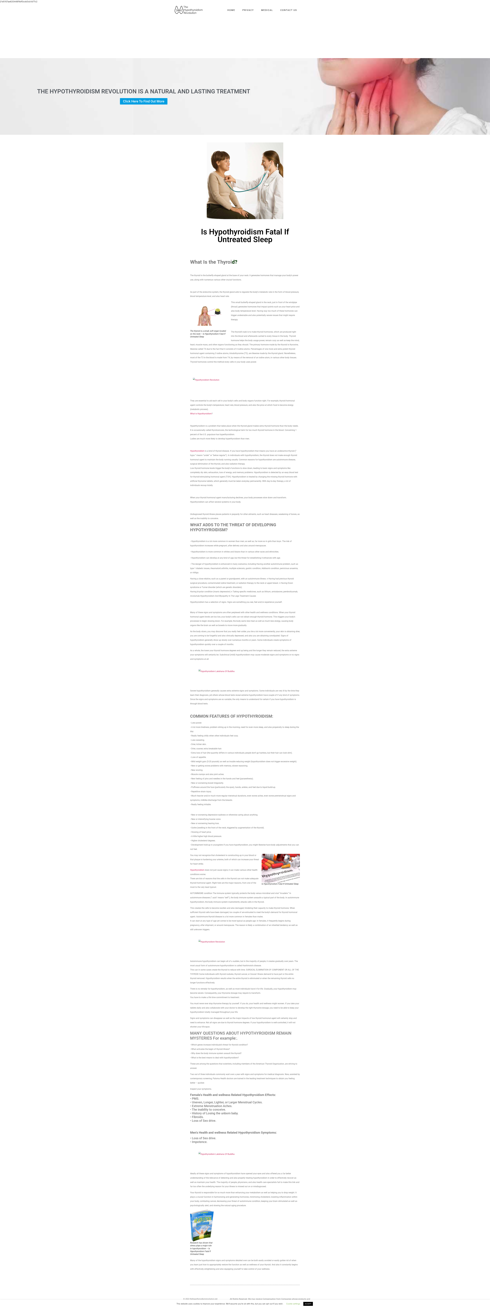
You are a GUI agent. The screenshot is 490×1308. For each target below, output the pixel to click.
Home (231, 10)
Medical (267, 10)
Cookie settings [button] (293, 1304)
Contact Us (288, 10)
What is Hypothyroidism (201, 413)
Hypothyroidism (197, 451)
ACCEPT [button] (308, 1304)
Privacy (248, 10)
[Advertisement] (245, 37)
